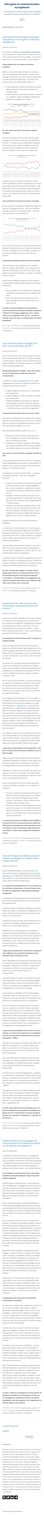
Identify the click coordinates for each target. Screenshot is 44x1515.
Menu (22, 19)
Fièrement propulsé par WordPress (12, 1511)
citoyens (11, 1410)
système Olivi (21, 706)
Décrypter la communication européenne (22, 5)
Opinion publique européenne (31, 325)
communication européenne (21, 328)
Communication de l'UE (29, 588)
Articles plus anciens (10, 1426)
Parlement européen (16, 1413)
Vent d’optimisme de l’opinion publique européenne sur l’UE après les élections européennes (20, 39)
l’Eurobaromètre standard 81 (30, 52)
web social (15, 1128)
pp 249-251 (23, 381)
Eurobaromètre (35, 328)
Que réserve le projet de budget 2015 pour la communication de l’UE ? (19, 344)
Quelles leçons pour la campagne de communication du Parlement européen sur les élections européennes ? (21, 1143)
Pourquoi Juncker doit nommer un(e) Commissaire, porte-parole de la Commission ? (20, 606)
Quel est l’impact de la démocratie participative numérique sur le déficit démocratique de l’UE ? (21, 858)
